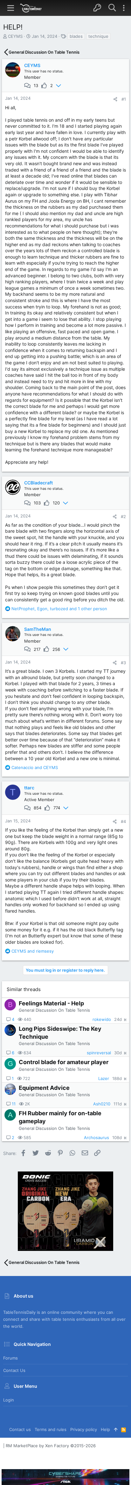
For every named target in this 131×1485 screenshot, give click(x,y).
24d (118, 1019)
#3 (123, 662)
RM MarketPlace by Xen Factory (51, 1445)
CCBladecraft (38, 482)
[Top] (115, 1429)
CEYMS (15, 36)
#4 (123, 821)
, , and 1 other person (59, 608)
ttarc (29, 787)
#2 (123, 516)
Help (105, 1429)
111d (118, 1104)
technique (98, 36)
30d (118, 1053)
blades (76, 36)
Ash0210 (101, 1104)
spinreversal (99, 1053)
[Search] (112, 8)
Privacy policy (83, 1429)
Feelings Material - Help (51, 1003)
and (34, 767)
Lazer (103, 1079)
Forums (10, 1357)
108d (117, 1138)
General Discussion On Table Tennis (54, 1010)
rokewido (102, 1019)
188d (117, 1079)
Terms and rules (50, 1429)
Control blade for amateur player (63, 1062)
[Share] (115, 99)
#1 (123, 99)
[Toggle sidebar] (124, 8)
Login (8, 1399)
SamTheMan (37, 629)
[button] (10, 8)
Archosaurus (96, 1138)
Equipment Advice (44, 1087)
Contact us (14, 1370)
